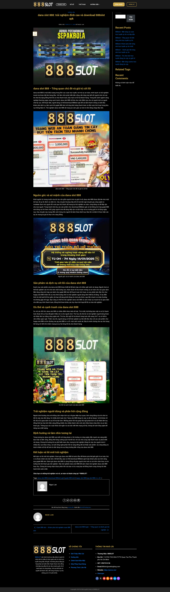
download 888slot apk (56, 478)
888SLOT (97, 589)
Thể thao (82, 4)
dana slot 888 (42, 478)
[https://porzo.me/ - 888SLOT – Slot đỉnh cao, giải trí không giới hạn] (43, 4)
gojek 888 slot (70, 478)
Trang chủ (61, 4)
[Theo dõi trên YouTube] (111, 578)
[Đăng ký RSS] (107, 578)
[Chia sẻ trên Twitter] (67, 500)
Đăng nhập (119, 4)
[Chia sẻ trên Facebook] (64, 500)
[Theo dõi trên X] (100, 578)
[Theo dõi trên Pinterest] (104, 578)
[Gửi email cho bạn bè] (71, 500)
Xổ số (72, 4)
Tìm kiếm (118, 13)
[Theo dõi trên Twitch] (118, 578)
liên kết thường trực (85, 507)
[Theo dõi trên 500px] (114, 578)
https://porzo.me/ (110, 570)
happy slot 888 (81, 478)
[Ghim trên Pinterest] (75, 500)
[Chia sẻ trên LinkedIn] (78, 500)
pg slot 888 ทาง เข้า (94, 478)
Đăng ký (132, 4)
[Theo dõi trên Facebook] (97, 578)
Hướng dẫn (94, 4)
